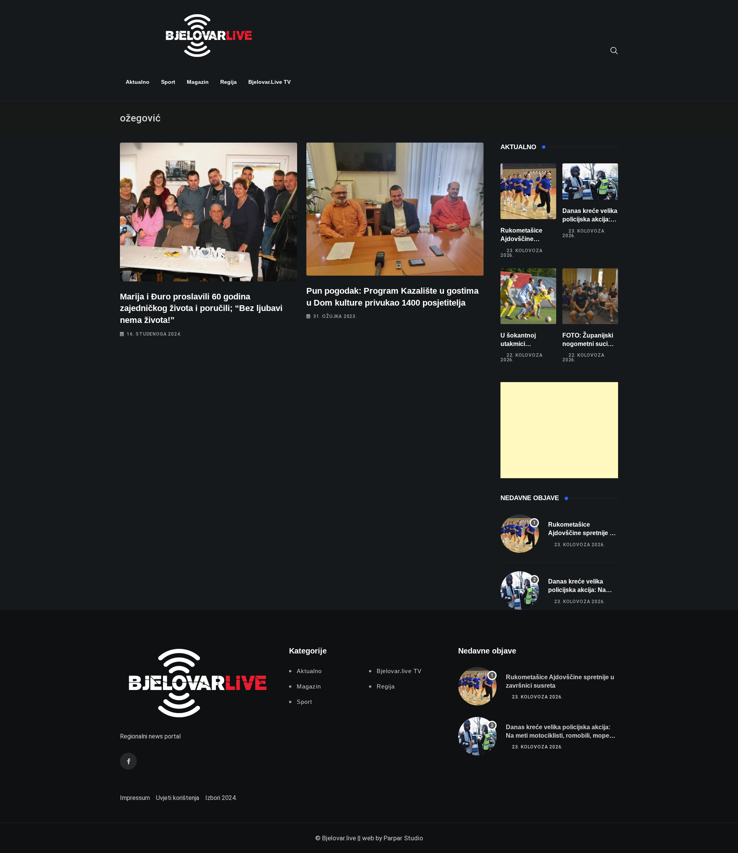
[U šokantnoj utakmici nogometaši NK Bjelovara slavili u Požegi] (528, 296)
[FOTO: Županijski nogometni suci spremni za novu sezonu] (590, 296)
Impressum (135, 797)
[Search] (614, 50)
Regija (228, 82)
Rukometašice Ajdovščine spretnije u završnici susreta (580, 533)
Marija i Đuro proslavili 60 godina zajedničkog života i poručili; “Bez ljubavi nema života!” (201, 308)
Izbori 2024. (221, 797)
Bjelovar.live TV (269, 82)
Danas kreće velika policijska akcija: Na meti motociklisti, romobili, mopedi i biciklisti (562, 736)
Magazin (198, 82)
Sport (168, 82)
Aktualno (138, 82)
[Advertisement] (559, 430)
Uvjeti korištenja (177, 797)
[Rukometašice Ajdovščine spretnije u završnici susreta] (528, 191)
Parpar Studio (403, 838)
